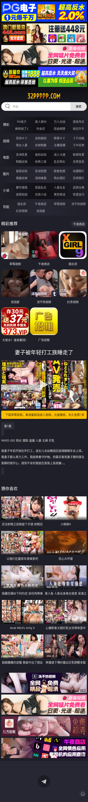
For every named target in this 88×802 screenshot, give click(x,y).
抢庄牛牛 (78, 129)
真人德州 (40, 122)
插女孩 (21, 204)
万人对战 (59, 122)
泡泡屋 (40, 211)
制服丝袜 (21, 161)
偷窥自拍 (21, 171)
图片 (6, 174)
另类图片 (78, 178)
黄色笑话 (59, 194)
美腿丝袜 (21, 178)
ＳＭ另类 (78, 145)
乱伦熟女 (59, 161)
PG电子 (21, 122)
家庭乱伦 (40, 187)
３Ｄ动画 (78, 138)
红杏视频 (21, 211)
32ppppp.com (44, 96)
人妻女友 (59, 187)
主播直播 (59, 145)
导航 (6, 207)
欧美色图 (59, 171)
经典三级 (40, 161)
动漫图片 (78, 171)
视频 (6, 141)
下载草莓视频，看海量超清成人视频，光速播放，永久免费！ (44, 415)
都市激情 (21, 187)
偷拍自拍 (40, 154)
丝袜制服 (40, 145)
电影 (6, 157)
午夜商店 (40, 204)
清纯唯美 (40, 178)
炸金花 (40, 129)
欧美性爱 (78, 154)
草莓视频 (59, 204)
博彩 (6, 124)
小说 (6, 190)
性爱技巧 (78, 194)
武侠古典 (78, 187)
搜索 (78, 106)
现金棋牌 (59, 129)
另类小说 (40, 194)
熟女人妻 (21, 145)
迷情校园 (21, 194)
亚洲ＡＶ (21, 138)
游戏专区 (78, 122)
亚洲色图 (40, 171)
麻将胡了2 (21, 129)
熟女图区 (59, 178)
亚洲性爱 (21, 154)
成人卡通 (59, 154)
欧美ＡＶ (59, 138)
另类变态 (78, 161)
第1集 (7, 426)
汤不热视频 (78, 204)
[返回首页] (83, 794)
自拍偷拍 (40, 138)
